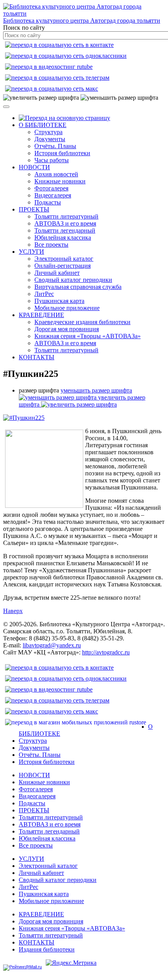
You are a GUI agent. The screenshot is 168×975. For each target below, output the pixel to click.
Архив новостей (56, 174)
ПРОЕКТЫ (34, 209)
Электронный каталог (63, 258)
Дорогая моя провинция (66, 329)
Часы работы (51, 160)
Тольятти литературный (66, 216)
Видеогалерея (52, 195)
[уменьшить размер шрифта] (119, 97)
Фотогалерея (51, 188)
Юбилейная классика (62, 237)
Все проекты (51, 244)
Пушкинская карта (59, 301)
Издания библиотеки (47, 949)
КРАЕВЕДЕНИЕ (41, 315)
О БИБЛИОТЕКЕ (42, 125)
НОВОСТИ (34, 167)
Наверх (13, 611)
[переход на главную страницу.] (64, 118)
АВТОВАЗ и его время (65, 223)
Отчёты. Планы (55, 146)
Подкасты (47, 202)
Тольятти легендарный (64, 230)
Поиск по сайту (24, 27)
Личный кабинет (57, 272)
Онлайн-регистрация (62, 265)
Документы (49, 139)
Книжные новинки (60, 181)
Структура (48, 132)
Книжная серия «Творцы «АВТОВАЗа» (87, 336)
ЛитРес (44, 293)
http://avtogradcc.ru (106, 652)
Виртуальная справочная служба (78, 286)
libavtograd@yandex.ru (52, 645)
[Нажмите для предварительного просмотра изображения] (24, 417)
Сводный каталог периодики (73, 279)
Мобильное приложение (67, 308)
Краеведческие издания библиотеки (82, 322)
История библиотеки (62, 153)
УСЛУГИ (31, 251)
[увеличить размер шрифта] (41, 97)
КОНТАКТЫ (36, 357)
